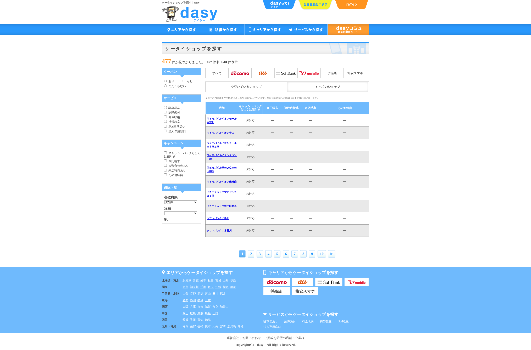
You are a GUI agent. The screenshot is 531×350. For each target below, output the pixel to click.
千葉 (203, 287)
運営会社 (233, 338)
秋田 (211, 280)
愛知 (185, 300)
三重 (208, 300)
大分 (215, 326)
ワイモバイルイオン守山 (220, 132)
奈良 (215, 306)
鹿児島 (231, 326)
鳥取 (200, 313)
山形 (226, 280)
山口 (215, 313)
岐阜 (200, 300)
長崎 (200, 326)
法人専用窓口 (176, 131)
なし (189, 81)
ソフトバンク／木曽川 (219, 230)
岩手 (203, 280)
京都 (200, 306)
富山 (208, 293)
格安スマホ (355, 73)
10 (322, 254)
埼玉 (211, 287)
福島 (233, 280)
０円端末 (173, 161)
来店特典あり (176, 170)
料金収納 (173, 117)
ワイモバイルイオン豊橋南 (222, 181)
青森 (196, 280)
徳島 (208, 319)
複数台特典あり (178, 165)
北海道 (187, 280)
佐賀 (193, 326)
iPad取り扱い (176, 126)
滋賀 (208, 306)
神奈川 (194, 287)
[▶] (331, 254)
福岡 (185, 326)
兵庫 (193, 306)
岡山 (185, 313)
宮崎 (223, 326)
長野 (193, 293)
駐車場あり (175, 107)
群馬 (233, 287)
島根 (208, 313)
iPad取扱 (343, 321)
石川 (215, 293)
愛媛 (185, 319)
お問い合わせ (251, 338)
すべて (217, 73)
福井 (223, 293)
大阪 (185, 306)
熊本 (208, 326)
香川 (193, 319)
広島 (193, 313)
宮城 (218, 280)
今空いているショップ (246, 86)
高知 (200, 319)
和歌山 (224, 306)
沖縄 (241, 326)
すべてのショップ (327, 86)
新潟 (200, 293)
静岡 (193, 300)
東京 (185, 287)
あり (170, 81)
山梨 (185, 293)
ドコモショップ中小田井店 (222, 206)
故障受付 (173, 112)
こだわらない (176, 86)
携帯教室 (173, 121)
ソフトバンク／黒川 (218, 218)
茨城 (218, 287)
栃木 (226, 287)
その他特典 (175, 175)
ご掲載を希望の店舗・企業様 (284, 338)
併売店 (332, 73)
